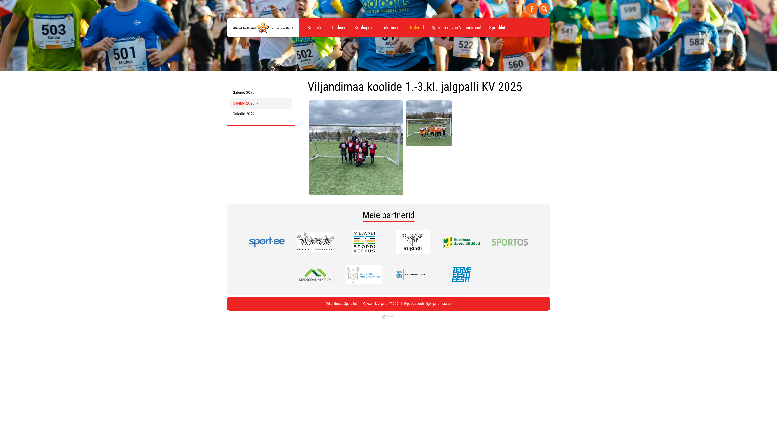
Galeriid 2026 (243, 92)
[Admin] (1, 3)
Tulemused (392, 27)
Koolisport (364, 27)
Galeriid (417, 27)
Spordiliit (497, 27)
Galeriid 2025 (243, 103)
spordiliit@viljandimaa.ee (433, 303)
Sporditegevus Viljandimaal (456, 27)
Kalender (316, 27)
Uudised (339, 27)
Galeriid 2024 (243, 113)
